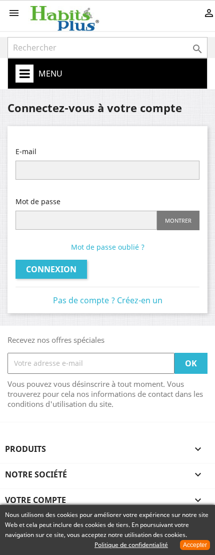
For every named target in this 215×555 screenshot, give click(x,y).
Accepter (195, 544)
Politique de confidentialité (131, 544)
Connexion (51, 269)
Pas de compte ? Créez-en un (107, 300)
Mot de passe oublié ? (107, 247)
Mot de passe (38, 201)
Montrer (178, 220)
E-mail (26, 151)
